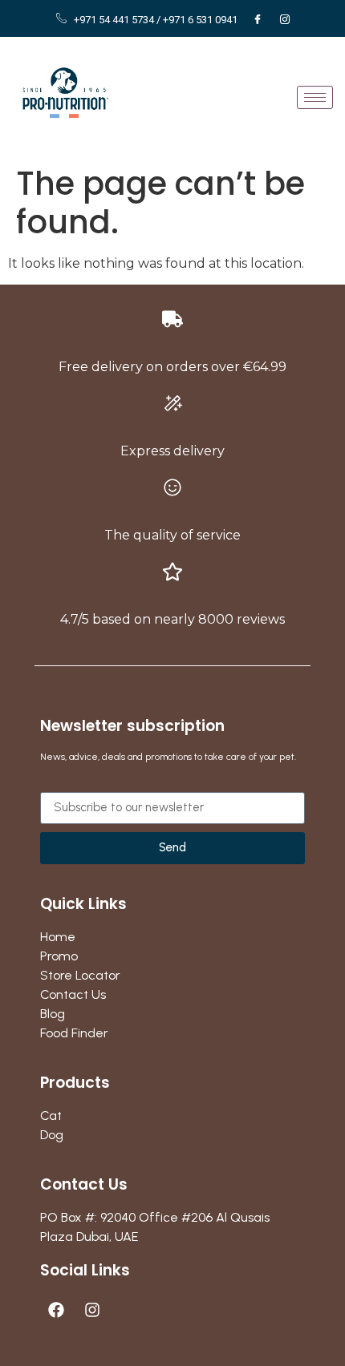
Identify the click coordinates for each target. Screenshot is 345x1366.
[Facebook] (258, 20)
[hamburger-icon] (315, 97)
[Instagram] (285, 20)
